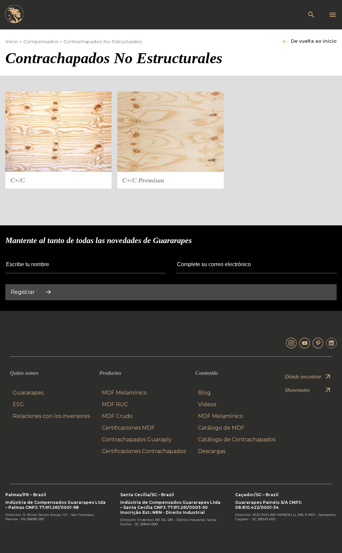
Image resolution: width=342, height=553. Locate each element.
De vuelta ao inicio (314, 41)
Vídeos (207, 404)
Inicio (11, 41)
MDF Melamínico (124, 393)
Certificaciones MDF (128, 428)
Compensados (40, 41)
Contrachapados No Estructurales (102, 41)
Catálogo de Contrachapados (237, 439)
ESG (18, 404)
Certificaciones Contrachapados (144, 451)
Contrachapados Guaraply (137, 439)
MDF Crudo (117, 416)
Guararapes (28, 393)
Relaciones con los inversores (51, 416)
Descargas (211, 451)
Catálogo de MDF (221, 428)
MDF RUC (115, 404)
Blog (204, 393)
